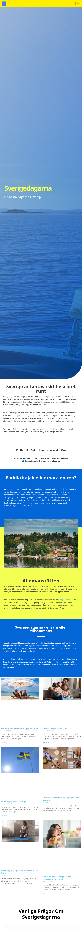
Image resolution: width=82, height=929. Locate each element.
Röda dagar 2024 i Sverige (13, 801)
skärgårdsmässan (65, 600)
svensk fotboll (64, 489)
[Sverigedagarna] (4, 3)
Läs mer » (4, 742)
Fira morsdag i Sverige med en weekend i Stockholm (57, 878)
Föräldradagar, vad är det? (55, 728)
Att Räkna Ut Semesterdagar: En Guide (19, 728)
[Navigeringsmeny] (77, 3)
